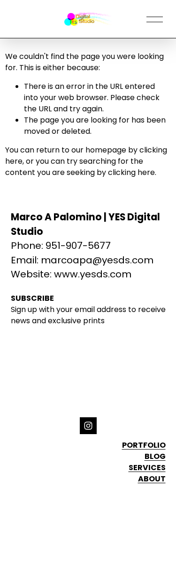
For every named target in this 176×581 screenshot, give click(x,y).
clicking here (131, 172)
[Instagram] (88, 425)
